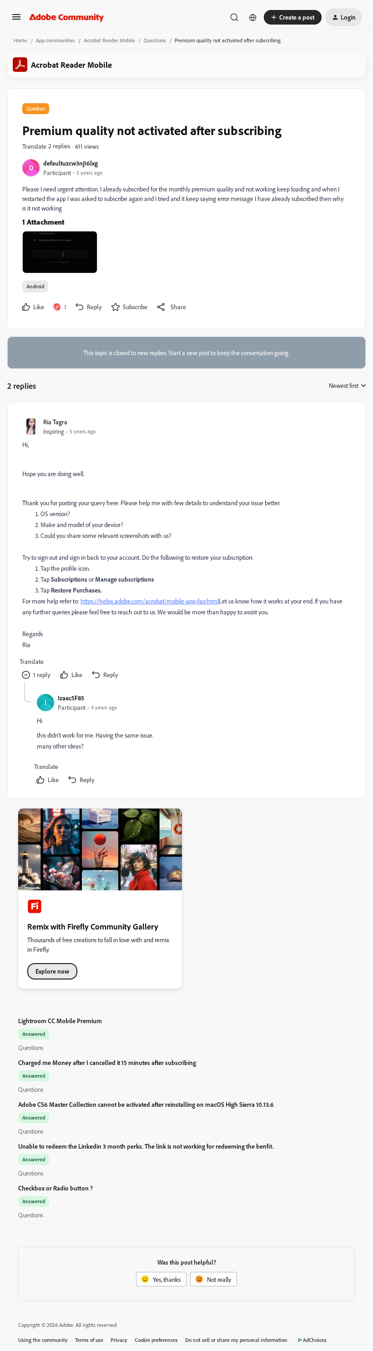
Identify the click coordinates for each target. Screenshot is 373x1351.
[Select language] (253, 17)
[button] (16, 20)
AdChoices (315, 1339)
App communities (55, 40)
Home (20, 40)
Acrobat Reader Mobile (109, 40)
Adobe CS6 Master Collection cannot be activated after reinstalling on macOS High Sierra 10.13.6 (146, 1104)
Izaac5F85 (71, 698)
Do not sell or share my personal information (236, 1339)
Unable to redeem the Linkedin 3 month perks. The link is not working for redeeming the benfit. (146, 1146)
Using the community (43, 1339)
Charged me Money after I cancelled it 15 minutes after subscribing (107, 1062)
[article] (186, 549)
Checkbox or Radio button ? (55, 1188)
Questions (155, 40)
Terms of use (89, 1339)
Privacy (119, 1339)
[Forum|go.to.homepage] (66, 17)
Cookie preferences (156, 1339)
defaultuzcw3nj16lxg (70, 163)
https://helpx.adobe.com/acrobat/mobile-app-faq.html (150, 601)
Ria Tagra (55, 422)
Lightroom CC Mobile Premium (60, 1021)
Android (35, 286)
